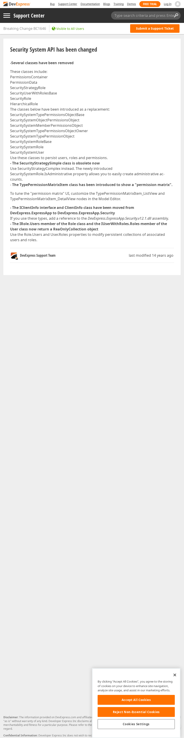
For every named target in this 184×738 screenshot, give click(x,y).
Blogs (106, 4)
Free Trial (150, 4)
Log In (167, 4)
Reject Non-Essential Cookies (136, 712)
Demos (131, 4)
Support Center (67, 4)
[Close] (175, 675)
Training (119, 4)
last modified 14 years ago (151, 255)
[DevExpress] (17, 4)
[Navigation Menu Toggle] (6, 15)
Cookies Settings (136, 724)
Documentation (90, 4)
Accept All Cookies (136, 700)
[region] (136, 703)
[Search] (176, 15)
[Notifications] (178, 4)
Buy (52, 4)
